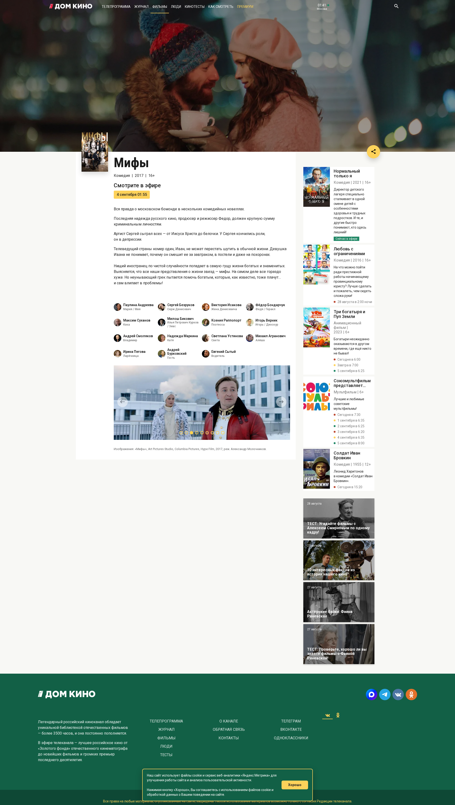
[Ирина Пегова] (117, 354)
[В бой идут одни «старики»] (338, 518)
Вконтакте (291, 729)
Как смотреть (220, 7)
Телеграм (291, 721)
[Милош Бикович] (161, 322)
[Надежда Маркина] (161, 338)
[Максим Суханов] (117, 322)
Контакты (228, 738)
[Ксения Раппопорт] (205, 322)
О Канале (228, 721)
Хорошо (294, 785)
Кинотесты (195, 7)
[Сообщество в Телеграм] (385, 694)
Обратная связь (229, 729)
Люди (176, 7)
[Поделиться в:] (373, 151)
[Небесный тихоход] (338, 644)
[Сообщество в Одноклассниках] (411, 694)
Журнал (141, 7)
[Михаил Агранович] (250, 338)
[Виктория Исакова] (205, 307)
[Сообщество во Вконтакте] (398, 694)
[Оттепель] (338, 560)
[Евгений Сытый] (205, 354)
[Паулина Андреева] (117, 307)
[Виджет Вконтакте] (327, 715)
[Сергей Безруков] (161, 307)
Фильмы (159, 7)
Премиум (245, 7)
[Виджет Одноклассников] (338, 715)
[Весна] (338, 602)
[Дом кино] (70, 6)
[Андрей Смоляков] (117, 338)
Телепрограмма (116, 7)
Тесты (166, 755)
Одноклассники (291, 738)
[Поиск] (396, 6)
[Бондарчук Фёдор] (250, 307)
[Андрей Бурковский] (161, 354)
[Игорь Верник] (250, 322)
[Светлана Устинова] (205, 338)
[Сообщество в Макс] (371, 694)
